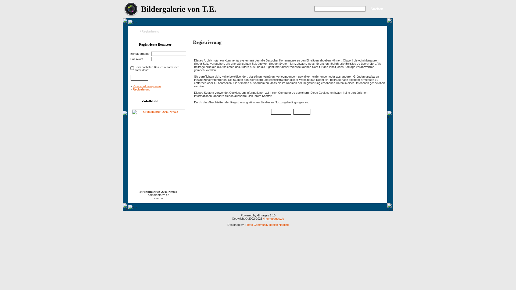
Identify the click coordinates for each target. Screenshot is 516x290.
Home (135, 31)
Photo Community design (261, 224)
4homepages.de (273, 218)
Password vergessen (147, 86)
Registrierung (141, 89)
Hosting (284, 224)
